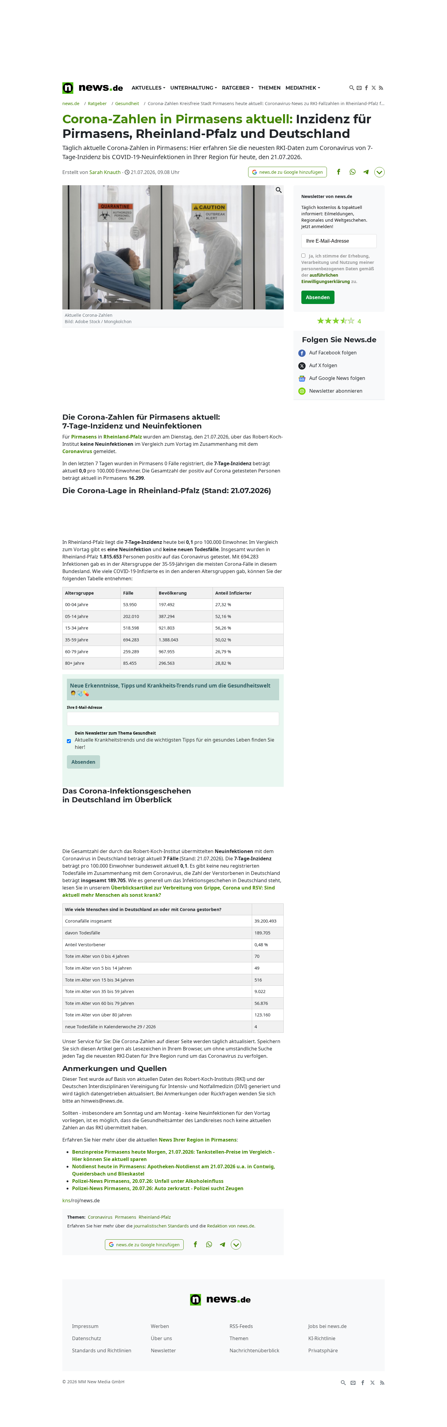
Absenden (83, 762)
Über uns (161, 1338)
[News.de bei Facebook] (366, 87)
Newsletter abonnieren (335, 390)
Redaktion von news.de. (231, 1226)
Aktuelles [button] (147, 88)
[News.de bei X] (373, 87)
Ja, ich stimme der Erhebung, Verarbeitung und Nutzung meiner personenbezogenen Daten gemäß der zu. (337, 268)
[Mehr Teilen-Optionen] (379, 172)
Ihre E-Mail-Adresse (86, 707)
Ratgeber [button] (236, 88)
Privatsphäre (323, 1350)
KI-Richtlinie (321, 1338)
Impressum (85, 1326)
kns (66, 1200)
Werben (160, 1326)
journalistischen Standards (161, 1226)
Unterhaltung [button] (192, 88)
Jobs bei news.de (327, 1326)
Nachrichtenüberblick (254, 1350)
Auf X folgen (322, 365)
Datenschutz (86, 1338)
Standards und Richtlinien (101, 1350)
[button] (287, 172)
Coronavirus (100, 1217)
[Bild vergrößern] (279, 190)
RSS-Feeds (241, 1326)
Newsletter (163, 1350)
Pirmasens (125, 1217)
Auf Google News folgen (336, 378)
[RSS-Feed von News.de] (381, 87)
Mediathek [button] (302, 88)
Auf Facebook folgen (332, 352)
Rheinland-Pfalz (155, 1217)
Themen (269, 88)
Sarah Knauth (105, 172)
